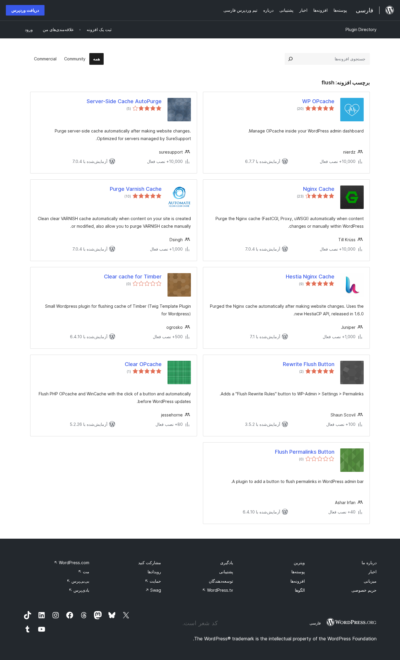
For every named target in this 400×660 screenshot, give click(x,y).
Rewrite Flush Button (308, 364)
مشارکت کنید (149, 562)
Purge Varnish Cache (136, 189)
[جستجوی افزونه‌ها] (290, 59)
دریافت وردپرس (25, 10)
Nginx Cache (318, 189)
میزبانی (370, 581)
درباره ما (369, 562)
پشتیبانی (226, 571)
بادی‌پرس (79, 590)
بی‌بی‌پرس (77, 581)
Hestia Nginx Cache (310, 276)
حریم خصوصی (364, 590)
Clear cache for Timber (133, 276)
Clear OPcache (143, 364)
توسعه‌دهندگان (221, 581)
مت (83, 571)
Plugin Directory (361, 29)
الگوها (300, 590)
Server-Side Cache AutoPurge (124, 101)
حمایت (153, 581)
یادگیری (226, 562)
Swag (153, 590)
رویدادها (154, 571)
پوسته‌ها (298, 571)
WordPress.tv (217, 590)
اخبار (372, 571)
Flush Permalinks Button (304, 452)
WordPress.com (71, 562)
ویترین (299, 562)
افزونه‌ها (297, 581)
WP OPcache (318, 101)
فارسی (315, 623)
